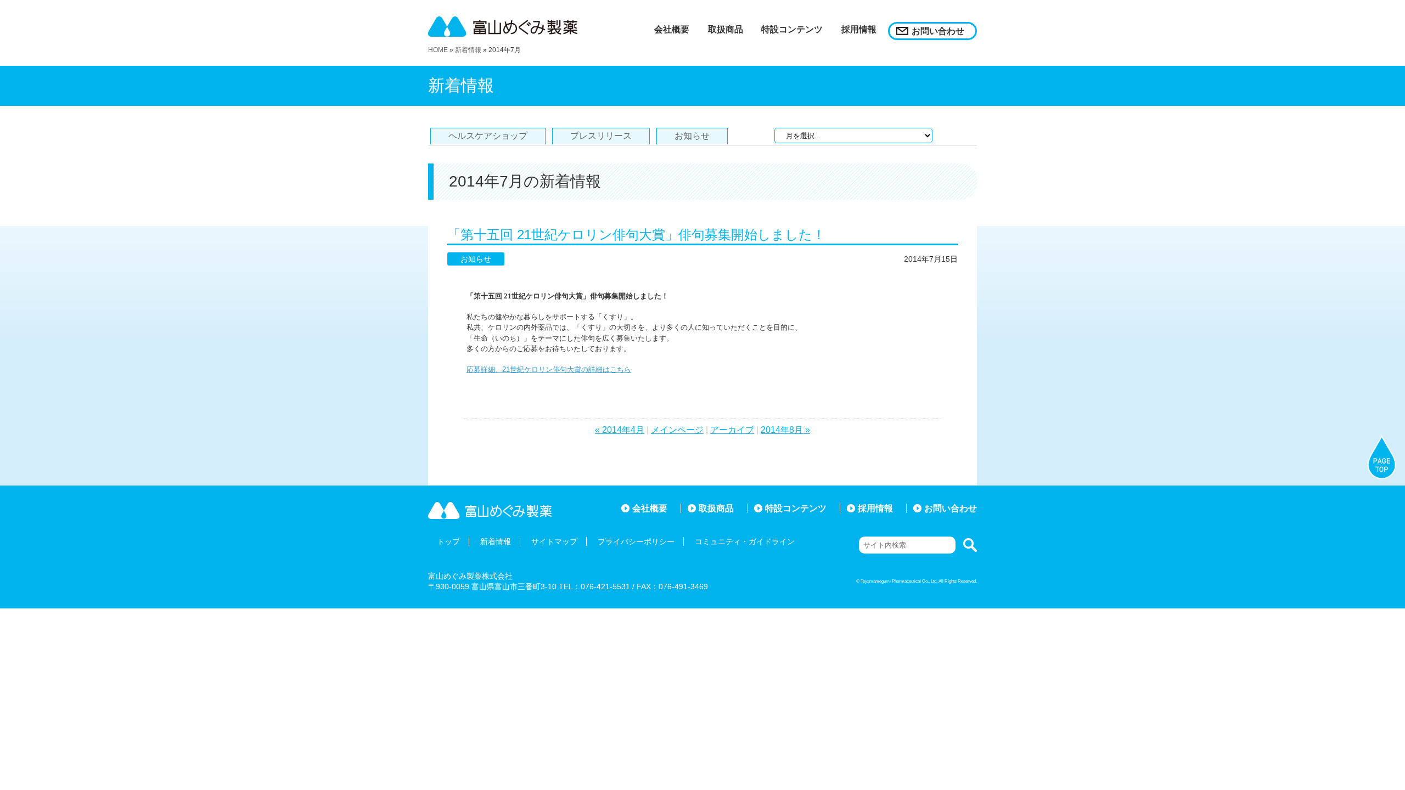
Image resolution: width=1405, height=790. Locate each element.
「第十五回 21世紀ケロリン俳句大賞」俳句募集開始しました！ (636, 234)
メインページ (677, 430)
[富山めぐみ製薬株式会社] (510, 26)
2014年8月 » (785, 430)
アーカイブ (732, 430)
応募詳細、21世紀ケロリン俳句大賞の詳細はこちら (549, 369)
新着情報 (468, 50)
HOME (438, 50)
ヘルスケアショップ (487, 135)
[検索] (967, 545)
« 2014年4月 (619, 430)
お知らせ (692, 135)
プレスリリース (601, 135)
